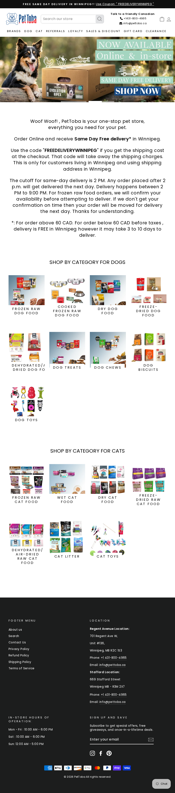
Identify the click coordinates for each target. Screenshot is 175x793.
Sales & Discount (103, 31)
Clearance (156, 31)
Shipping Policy (20, 662)
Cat (39, 31)
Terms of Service (21, 668)
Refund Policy (19, 655)
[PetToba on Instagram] (92, 753)
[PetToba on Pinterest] (109, 753)
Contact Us (17, 642)
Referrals (55, 31)
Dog (28, 31)
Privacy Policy (19, 649)
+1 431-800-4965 (114, 658)
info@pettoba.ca (112, 665)
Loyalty (75, 31)
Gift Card (133, 31)
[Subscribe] (151, 739)
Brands (14, 31)
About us (15, 630)
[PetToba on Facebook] (100, 753)
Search (14, 636)
